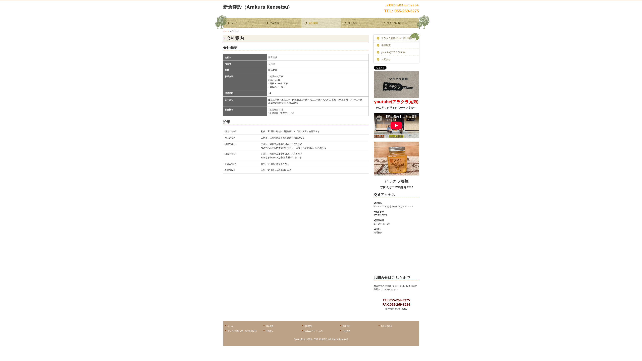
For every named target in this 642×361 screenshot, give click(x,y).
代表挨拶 (274, 23)
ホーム (234, 23)
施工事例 (352, 23)
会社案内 (313, 23)
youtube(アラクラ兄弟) (393, 52)
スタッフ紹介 (394, 23)
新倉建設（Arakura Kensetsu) (256, 7)
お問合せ (386, 59)
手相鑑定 (386, 45)
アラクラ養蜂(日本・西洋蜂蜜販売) (399, 38)
